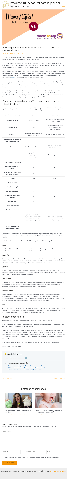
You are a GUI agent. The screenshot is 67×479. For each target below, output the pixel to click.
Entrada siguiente (59, 378)
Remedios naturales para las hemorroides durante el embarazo (26, 366)
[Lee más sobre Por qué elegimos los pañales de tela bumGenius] (18, 400)
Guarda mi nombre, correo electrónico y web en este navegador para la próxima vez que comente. (32, 457)
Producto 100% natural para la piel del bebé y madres (35, 4)
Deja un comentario (7, 53)
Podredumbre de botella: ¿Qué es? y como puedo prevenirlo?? (48, 411)
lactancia (13, 77)
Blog (15, 53)
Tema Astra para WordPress (58, 471)
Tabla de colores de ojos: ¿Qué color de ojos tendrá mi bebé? (26, 367)
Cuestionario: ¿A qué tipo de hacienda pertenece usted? (25, 369)
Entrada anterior (7, 378)
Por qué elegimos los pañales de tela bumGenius (18, 411)
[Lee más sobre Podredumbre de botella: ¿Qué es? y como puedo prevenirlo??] (48, 400)
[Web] (55, 452)
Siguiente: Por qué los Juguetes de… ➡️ (15, 358)
